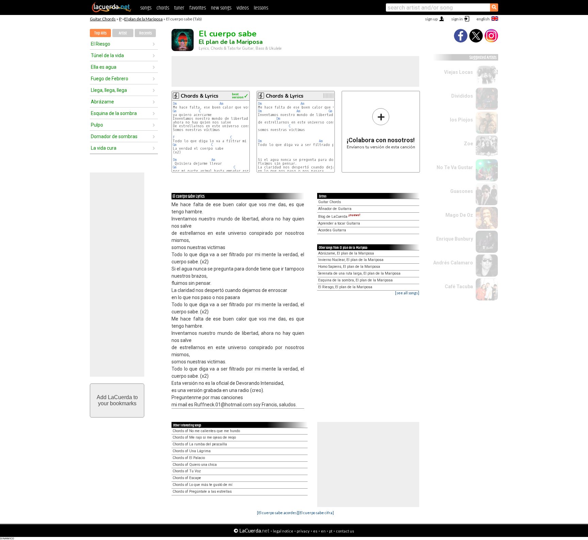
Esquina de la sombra (114, 113)
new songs (221, 8)
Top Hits (100, 33)
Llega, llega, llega (109, 90)
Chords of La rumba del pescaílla (200, 444)
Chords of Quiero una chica (195, 464)
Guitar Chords (103, 18)
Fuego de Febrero (109, 78)
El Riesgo (100, 44)
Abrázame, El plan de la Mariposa (346, 253)
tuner (179, 8)
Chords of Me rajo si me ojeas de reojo (204, 437)
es (315, 531)
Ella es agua (103, 67)
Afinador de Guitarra (335, 209)
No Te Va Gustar (455, 167)
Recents (145, 33)
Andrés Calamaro (453, 262)
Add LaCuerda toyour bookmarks (117, 400)
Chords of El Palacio (189, 458)
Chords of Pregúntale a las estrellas (202, 491)
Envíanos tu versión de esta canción (381, 128)
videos (242, 8)
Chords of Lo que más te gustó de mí (202, 484)
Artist (123, 33)
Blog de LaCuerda (339, 216)
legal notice (283, 531)
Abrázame (102, 101)
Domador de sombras (114, 136)
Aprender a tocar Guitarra (339, 223)
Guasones (461, 191)
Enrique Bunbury (454, 239)
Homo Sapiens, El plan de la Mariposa (349, 266)
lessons (261, 8)
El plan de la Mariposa (143, 18)
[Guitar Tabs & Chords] (111, 11)
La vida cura (103, 148)
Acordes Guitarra (332, 230)
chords (163, 8)
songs (145, 8)
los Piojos (461, 119)
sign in (457, 18)
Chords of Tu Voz (187, 471)
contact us (345, 531)
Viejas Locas (458, 72)
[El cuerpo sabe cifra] (316, 512)
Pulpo (97, 125)
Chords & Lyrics (199, 96)
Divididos (462, 96)
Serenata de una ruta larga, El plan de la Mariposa (359, 273)
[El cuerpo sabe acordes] (277, 512)
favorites (197, 8)
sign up (431, 18)
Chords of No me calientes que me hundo (206, 431)
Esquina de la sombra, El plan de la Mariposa (355, 280)
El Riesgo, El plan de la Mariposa (345, 287)
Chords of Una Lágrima (192, 451)
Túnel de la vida (107, 55)
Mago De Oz (459, 215)
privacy (303, 531)
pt (330, 531)
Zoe (468, 143)
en (323, 531)
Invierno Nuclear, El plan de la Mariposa (350, 260)
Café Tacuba (459, 286)
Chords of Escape (187, 478)
